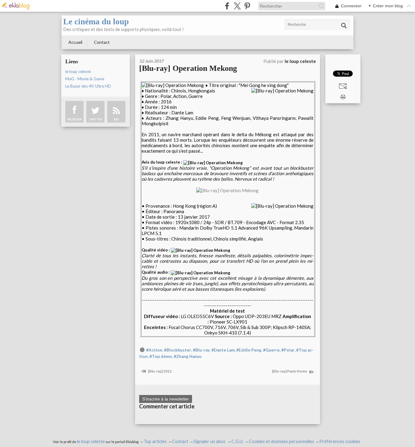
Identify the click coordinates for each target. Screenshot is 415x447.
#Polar (287, 350)
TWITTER (95, 119)
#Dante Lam (223, 350)
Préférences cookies (339, 441)
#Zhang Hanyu (187, 356)
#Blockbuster (177, 350)
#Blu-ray (201, 350)
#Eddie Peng (248, 350)
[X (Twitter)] (237, 5)
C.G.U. (238, 441)
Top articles (155, 441)
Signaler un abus (210, 441)
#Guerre (271, 350)
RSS (116, 119)
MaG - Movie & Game (84, 78)
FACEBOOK (74, 119)
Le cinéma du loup (96, 21)
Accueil (75, 42)
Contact (102, 42)
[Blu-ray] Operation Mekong (188, 68)
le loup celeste (78, 71)
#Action (154, 350)
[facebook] (227, 5)
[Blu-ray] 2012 (159, 371)
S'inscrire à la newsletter (165, 399)
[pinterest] (247, 5)
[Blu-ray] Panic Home (290, 371)
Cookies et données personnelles (281, 441)
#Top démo (160, 356)
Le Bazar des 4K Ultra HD (88, 86)
